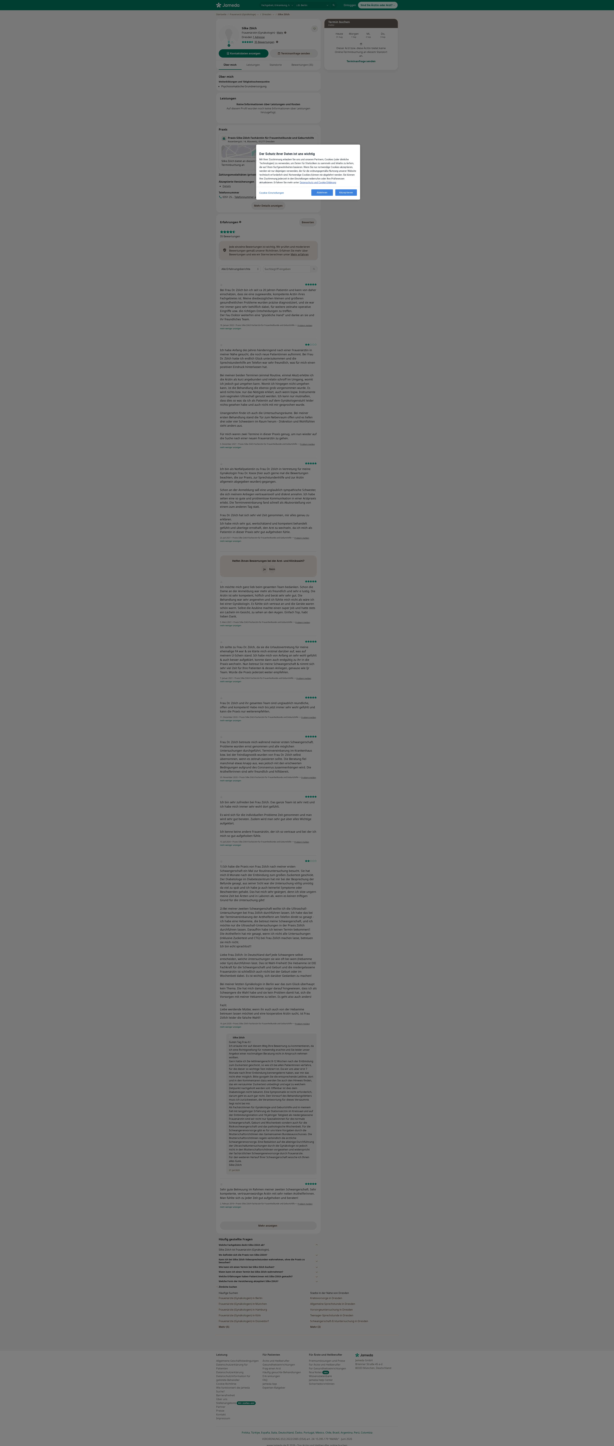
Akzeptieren (346, 192)
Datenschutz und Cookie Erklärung (318, 182)
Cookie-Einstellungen (271, 192)
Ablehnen (322, 192)
